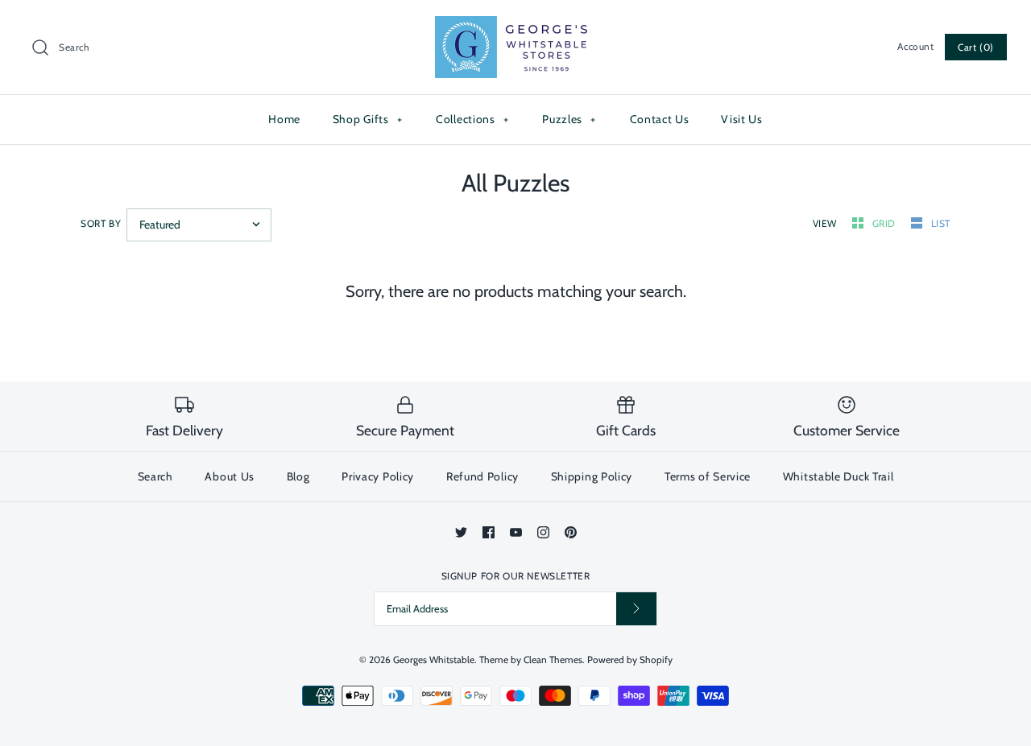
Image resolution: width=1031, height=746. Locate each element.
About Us (230, 476)
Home (284, 119)
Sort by (101, 223)
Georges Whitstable (433, 659)
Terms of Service (708, 476)
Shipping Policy (592, 476)
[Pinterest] (571, 532)
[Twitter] (461, 532)
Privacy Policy (378, 476)
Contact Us (659, 119)
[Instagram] (543, 532)
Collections (472, 119)
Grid (885, 223)
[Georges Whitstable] (515, 26)
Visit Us (742, 119)
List (940, 223)
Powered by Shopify (630, 659)
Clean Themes (553, 659)
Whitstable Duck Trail (838, 476)
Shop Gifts (368, 119)
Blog (298, 476)
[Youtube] (516, 532)
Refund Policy (482, 476)
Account (915, 46)
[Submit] (636, 608)
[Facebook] (488, 532)
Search (155, 476)
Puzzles (569, 119)
